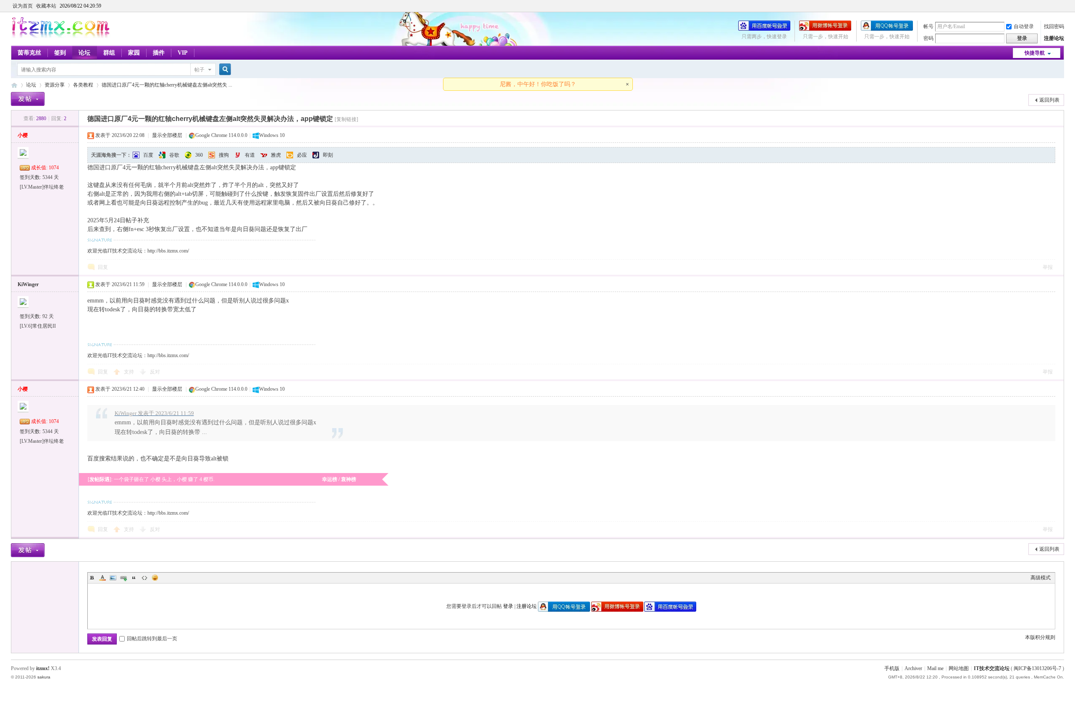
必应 (302, 155)
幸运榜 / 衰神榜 (339, 479)
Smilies (155, 577)
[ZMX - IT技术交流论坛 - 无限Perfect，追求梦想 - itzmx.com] (60, 36)
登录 (508, 606)
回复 (103, 267)
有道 (250, 155)
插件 (159, 53)
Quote (134, 577)
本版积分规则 (1040, 637)
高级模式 (1040, 578)
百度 (148, 155)
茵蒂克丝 (29, 53)
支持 (129, 372)
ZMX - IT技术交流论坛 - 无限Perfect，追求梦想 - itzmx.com (14, 85)
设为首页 (23, 6)
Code (144, 577)
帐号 (928, 26)
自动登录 (1024, 26)
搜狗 (224, 155)
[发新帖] (28, 99)
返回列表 (1049, 100)
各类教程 (83, 85)
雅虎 (276, 155)
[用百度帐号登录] (764, 29)
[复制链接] (346, 119)
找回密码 (1054, 26)
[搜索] (224, 69)
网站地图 (959, 668)
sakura (43, 677)
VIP (183, 53)
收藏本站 (46, 6)
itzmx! (43, 668)
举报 (1048, 267)
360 (199, 155)
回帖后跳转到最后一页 (152, 639)
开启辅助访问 (1062, 6)
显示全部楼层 (167, 135)
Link (123, 577)
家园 (134, 53)
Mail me (935, 668)
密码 (928, 38)
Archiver (913, 668)
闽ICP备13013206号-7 (1037, 668)
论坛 (84, 53)
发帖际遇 (99, 479)
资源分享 (55, 85)
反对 (155, 372)
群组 (109, 53)
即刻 (328, 155)
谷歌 (174, 155)
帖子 (199, 70)
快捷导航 (1035, 53)
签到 (60, 53)
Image (113, 577)
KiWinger (28, 284)
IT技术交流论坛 (991, 668)
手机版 (891, 668)
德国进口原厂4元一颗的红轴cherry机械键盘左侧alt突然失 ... (167, 85)
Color (102, 577)
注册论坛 (1054, 38)
